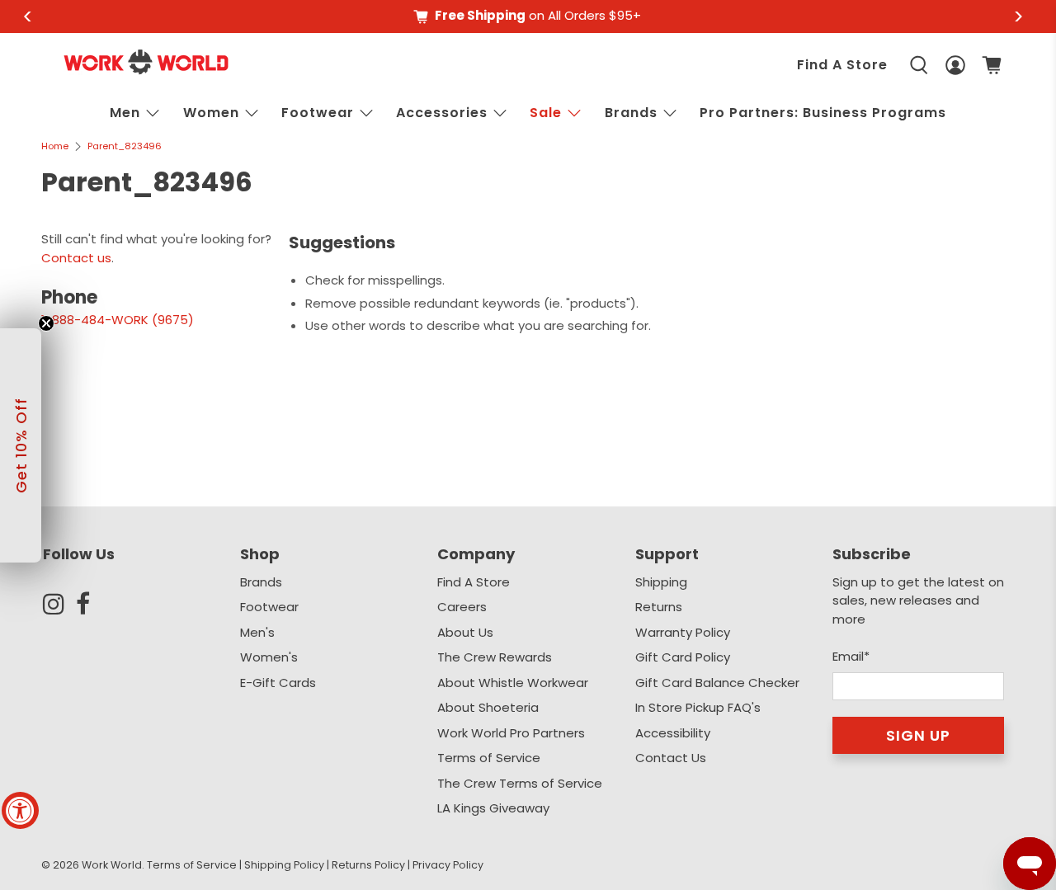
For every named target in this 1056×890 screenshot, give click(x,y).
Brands (261, 582)
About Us (465, 632)
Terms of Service (488, 757)
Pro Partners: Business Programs (823, 112)
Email (851, 656)
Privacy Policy (447, 865)
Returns (658, 606)
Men (125, 112)
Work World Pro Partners (511, 733)
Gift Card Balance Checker (717, 682)
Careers (462, 606)
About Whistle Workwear (512, 682)
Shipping (661, 582)
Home (54, 146)
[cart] (992, 65)
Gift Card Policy (682, 657)
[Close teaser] (46, 323)
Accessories (442, 112)
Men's (257, 632)
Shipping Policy (284, 865)
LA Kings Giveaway (493, 808)
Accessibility (672, 733)
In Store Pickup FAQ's (698, 707)
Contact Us (670, 757)
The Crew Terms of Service (519, 783)
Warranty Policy (682, 632)
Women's (269, 657)
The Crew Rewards (494, 657)
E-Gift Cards (278, 682)
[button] (20, 445)
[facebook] (92, 603)
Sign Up (918, 735)
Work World (112, 865)
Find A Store (842, 64)
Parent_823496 (124, 146)
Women (211, 112)
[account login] (955, 65)
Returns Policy (368, 865)
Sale (546, 112)
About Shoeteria (488, 707)
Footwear (317, 112)
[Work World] (146, 62)
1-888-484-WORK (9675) (117, 319)
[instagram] (59, 603)
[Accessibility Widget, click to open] (20, 810)
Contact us (76, 257)
